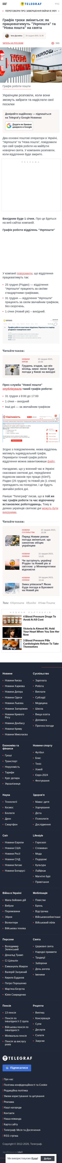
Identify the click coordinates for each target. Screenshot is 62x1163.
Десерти (40, 1029)
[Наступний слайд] (59, 11)
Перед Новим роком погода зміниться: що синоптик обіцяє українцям (36, 541)
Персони (8, 939)
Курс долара (12, 778)
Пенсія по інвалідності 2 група (16, 1020)
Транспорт (11, 761)
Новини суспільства (28, 531)
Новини (7, 673)
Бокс (38, 758)
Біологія (10, 813)
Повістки (40, 900)
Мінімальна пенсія (16, 1035)
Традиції (40, 957)
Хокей (38, 769)
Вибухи (9, 905)
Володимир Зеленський (12, 948)
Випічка (39, 1012)
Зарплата (41, 680)
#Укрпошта (17, 603)
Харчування (42, 807)
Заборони (41, 963)
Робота (39, 686)
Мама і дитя (42, 801)
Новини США (13, 848)
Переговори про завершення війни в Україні (32, 11)
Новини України (26, 555)
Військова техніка (15, 928)
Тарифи (9, 772)
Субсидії (40, 697)
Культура (40, 865)
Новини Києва (26, 360)
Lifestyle (38, 835)
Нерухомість (12, 766)
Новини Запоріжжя (16, 708)
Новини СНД (12, 859)
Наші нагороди (12, 1107)
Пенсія (7, 1005)
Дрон (8, 818)
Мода (38, 853)
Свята (37, 939)
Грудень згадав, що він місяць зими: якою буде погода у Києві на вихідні (38, 368)
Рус (57, 4)
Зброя (8, 917)
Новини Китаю (13, 865)
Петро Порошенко (15, 983)
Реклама (9, 1102)
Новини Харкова (15, 686)
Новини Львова (14, 703)
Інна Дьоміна (16, 36)
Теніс (38, 763)
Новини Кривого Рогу (14, 716)
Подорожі (41, 859)
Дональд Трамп (14, 955)
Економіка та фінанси (11, 747)
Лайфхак (40, 870)
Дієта (38, 813)
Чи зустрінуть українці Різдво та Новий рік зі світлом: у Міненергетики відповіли (38, 565)
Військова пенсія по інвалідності (16, 1029)
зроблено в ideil (13, 1152)
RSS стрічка (11, 1135)
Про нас (8, 1079)
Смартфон (11, 824)
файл (51, 461)
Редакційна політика (16, 1090)
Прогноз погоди (44, 725)
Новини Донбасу (15, 723)
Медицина (41, 703)
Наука (6, 795)
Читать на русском (13, 43)
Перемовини (12, 911)
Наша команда (12, 1118)
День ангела (42, 969)
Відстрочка (41, 911)
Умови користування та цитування (24, 1096)
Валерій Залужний (16, 972)
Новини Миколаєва (16, 734)
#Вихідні (31, 603)
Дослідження (43, 824)
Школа (39, 708)
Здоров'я (39, 795)
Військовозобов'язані (47, 917)
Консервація (42, 1018)
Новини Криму (13, 728)
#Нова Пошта (46, 603)
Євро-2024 (41, 775)
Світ (5, 835)
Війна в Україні (12, 893)
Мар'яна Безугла (15, 989)
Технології (11, 801)
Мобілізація (40, 893)
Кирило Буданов (14, 977)
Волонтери (11, 922)
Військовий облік (45, 922)
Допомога (41, 720)
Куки (34, 1158)
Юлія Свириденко (15, 994)
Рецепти (38, 1005)
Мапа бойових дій (15, 900)
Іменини (40, 974)
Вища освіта (42, 714)
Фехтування (42, 780)
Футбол (39, 752)
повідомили (24, 273)
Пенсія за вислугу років (15, 1043)
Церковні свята (44, 946)
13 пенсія (10, 1012)
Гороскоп (40, 842)
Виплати (40, 691)
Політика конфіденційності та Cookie (25, 1085)
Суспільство (41, 673)
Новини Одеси (13, 697)
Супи (38, 1024)
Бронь (39, 905)
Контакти (9, 1113)
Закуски (40, 1041)
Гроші (8, 755)
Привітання (42, 882)
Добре (47, 1158)
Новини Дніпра (14, 691)
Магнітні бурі (42, 876)
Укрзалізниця (12, 783)
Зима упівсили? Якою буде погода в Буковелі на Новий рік (37, 587)
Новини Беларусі (15, 870)
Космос (9, 807)
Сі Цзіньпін (11, 960)
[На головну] (31, 4)
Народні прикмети (46, 952)
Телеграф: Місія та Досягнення (22, 1130)
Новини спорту (42, 745)
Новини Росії (12, 853)
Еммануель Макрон (16, 966)
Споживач (41, 848)
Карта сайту (11, 1124)
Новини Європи (14, 842)
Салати (39, 1035)
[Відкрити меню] (4, 4)
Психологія (41, 818)
